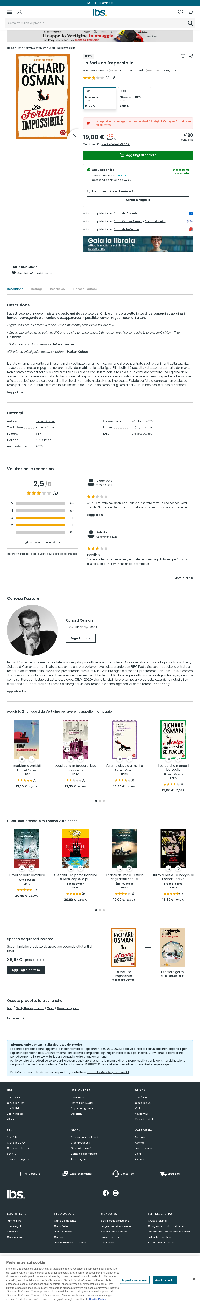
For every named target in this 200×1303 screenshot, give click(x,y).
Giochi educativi (81, 1142)
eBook (10, 1119)
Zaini (138, 1153)
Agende (139, 1142)
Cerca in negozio (138, 200)
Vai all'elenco (103, 124)
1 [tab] (96, 801)
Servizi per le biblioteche (115, 1220)
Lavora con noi (110, 1237)
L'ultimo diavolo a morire (124, 766)
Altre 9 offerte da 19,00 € (115, 144)
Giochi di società (81, 1148)
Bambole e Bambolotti (84, 1153)
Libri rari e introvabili (82, 1103)
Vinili (137, 1108)
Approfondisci (17, 691)
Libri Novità (13, 1097)
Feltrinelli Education (159, 1237)
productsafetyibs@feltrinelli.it (108, 1072)
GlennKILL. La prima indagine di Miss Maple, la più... (75, 877)
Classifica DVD (16, 1142)
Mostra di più (183, 578)
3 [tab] (104, 801)
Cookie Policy (97, 1299)
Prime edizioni (79, 1097)
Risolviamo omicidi (27, 766)
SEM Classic (43, 439)
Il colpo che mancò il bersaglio (173, 768)
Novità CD (141, 1097)
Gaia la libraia (15, 1237)
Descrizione (15, 289)
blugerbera (104, 481)
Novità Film (13, 1137)
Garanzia (59, 1237)
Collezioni (76, 1113)
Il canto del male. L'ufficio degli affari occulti (124, 877)
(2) (55, 493)
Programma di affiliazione (116, 1226)
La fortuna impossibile (123, 974)
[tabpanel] (26, 754)
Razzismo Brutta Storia (161, 1242)
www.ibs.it (48, 1057)
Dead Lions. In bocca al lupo (75, 766)
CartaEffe (12, 1231)
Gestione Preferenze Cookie (70, 1242)
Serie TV (11, 1153)
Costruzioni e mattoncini (85, 1137)
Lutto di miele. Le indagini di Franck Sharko (173, 877)
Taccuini (140, 1137)
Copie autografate (82, 1108)
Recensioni (57, 289)
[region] (100, 1279)
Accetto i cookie (165, 1280)
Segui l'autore (81, 638)
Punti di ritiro (14, 1220)
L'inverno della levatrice (27, 875)
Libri (9, 1008)
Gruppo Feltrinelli (158, 1220)
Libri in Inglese (15, 1113)
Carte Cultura (62, 1226)
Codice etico (108, 1242)
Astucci (139, 1159)
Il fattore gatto (172, 972)
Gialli (50, 1008)
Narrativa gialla (68, 1008)
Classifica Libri (15, 1103)
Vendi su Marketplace (114, 1231)
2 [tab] (100, 801)
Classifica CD (143, 1103)
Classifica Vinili (144, 1119)
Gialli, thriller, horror (30, 1008)
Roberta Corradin (132, 70)
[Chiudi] (193, 1279)
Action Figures (79, 1159)
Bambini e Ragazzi (18, 1159)
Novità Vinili (142, 1113)
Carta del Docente (126, 213)
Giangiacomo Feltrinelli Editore (166, 1226)
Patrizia (101, 532)
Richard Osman (97, 70)
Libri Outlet (13, 1108)
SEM (166, 70)
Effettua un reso (63, 1231)
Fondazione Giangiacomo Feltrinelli (169, 1231)
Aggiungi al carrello (140, 155)
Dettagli (36, 289)
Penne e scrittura (144, 1148)
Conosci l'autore (85, 289)
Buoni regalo (14, 1226)
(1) (72, 518)
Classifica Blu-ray (18, 1148)
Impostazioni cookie (134, 1280)
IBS (98, 144)
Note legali (15, 1018)
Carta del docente (65, 1220)
